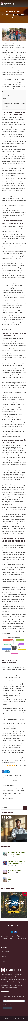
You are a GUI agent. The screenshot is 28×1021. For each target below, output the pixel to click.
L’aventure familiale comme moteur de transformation (11, 101)
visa (25, 938)
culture (13, 936)
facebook (15, 932)
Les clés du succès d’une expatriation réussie (12, 107)
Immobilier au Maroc (6, 954)
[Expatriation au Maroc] (7, 3)
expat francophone (17, 777)
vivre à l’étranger (17, 800)
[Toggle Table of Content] (23, 92)
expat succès (6, 780)
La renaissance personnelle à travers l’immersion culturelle (13, 97)
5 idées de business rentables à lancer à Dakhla (16, 879)
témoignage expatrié (7, 795)
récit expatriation (7, 793)
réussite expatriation (18, 793)
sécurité (20, 938)
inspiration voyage (19, 788)
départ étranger (6, 777)
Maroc (12, 938)
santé (16, 938)
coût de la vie (8, 936)
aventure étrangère (7, 775)
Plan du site (23, 927)
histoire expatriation (7, 788)
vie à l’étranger (6, 800)
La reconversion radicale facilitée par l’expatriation (14, 103)
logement (6, 938)
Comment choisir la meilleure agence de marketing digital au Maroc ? (16, 853)
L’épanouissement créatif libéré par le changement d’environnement (14, 105)
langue (2, 938)
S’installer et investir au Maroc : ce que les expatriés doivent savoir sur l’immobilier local (16, 862)
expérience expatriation (8, 785)
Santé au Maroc (5, 956)
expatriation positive (7, 783)
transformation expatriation (9, 798)
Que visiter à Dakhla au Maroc (14, 871)
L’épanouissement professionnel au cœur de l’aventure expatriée (12, 94)
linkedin (12, 932)
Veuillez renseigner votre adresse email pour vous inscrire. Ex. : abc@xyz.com (12, 1004)
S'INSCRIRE (8, 1008)
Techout (13, 1018)
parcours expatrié (20, 790)
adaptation (3, 936)
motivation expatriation (8, 790)
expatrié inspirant (19, 783)
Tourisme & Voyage (6, 961)
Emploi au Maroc (6, 959)
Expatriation (14, 780)
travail (23, 938)
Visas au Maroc (5, 951)
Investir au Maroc (6, 964)
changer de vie (18, 775)
